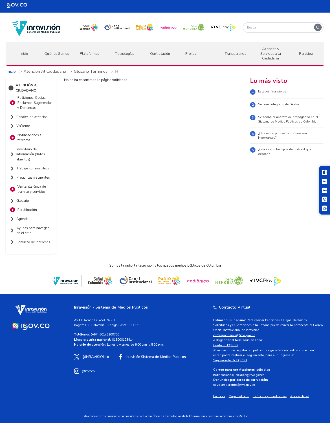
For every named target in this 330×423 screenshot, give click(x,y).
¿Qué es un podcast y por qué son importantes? (282, 135)
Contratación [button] (160, 53)
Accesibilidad (299, 396)
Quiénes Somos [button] (56, 53)
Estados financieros (272, 91)
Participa (306, 53)
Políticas (219, 396)
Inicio (24, 53)
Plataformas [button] (89, 53)
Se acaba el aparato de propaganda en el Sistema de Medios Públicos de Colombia (288, 119)
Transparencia (235, 53)
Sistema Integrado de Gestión (279, 104)
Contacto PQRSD (225, 345)
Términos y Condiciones (270, 396)
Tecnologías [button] (124, 53)
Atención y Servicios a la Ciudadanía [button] (270, 53)
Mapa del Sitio (239, 396)
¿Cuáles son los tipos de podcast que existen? (284, 151)
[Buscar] (318, 27)
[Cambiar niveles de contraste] (324, 172)
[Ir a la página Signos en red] (324, 208)
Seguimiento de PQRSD (230, 360)
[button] (11, 87)
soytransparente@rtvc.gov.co (234, 385)
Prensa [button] (190, 53)
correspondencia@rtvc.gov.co (234, 335)
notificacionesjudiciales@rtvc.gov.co (238, 375)
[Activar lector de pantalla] (324, 199)
